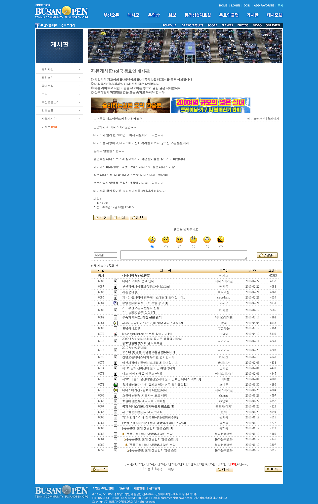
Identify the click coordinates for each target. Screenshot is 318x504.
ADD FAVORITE (264, 5)
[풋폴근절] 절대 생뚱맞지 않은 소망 (145, 428)
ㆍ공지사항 (46, 69)
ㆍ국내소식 (46, 86)
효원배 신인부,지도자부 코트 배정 (144, 395)
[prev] (128, 464)
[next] (244, 464)
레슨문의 (128, 292)
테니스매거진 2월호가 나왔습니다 (144, 390)
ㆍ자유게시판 (47, 118)
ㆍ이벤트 (44, 127)
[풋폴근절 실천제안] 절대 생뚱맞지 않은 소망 (152, 423)
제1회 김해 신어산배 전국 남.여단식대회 (148, 368)
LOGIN (235, 5)
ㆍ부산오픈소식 (49, 102)
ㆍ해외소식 (46, 77)
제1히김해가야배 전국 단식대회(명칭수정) (150, 417)
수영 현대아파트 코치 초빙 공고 (143, 303)
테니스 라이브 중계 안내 (138, 281)
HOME (223, 5)
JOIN (247, 5)
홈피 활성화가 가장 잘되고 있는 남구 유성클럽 (152, 384)
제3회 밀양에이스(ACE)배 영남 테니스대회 (150, 323)
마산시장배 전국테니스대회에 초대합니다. (150, 362)
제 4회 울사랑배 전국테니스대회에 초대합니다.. (153, 297)
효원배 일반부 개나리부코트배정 (143, 401)
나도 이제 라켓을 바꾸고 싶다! (142, 373)
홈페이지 (273, 118)
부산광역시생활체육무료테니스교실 (146, 286)
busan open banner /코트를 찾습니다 (144, 334)
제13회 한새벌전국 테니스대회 (142, 412)
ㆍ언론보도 (46, 110)
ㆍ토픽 (43, 94)
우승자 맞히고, (142, 317)
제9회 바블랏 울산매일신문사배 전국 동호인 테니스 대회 (159, 379)
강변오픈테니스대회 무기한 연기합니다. (148, 357)
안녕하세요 (129, 328)
